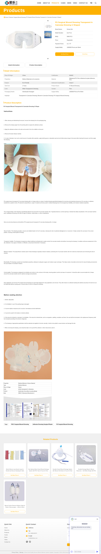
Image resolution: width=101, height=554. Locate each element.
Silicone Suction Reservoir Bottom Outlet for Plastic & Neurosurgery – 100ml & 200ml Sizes (15, 506)
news (69, 3)
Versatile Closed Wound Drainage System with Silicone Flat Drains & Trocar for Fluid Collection (62, 470)
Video (5, 539)
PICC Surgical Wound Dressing (20, 424)
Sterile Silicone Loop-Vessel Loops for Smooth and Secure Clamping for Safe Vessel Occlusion (15, 470)
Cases (6, 535)
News (5, 537)
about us (46, 3)
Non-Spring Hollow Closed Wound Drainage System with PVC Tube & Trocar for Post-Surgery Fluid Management (38, 470)
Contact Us (7, 542)
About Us (6, 530)
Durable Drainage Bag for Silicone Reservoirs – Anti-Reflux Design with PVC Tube (86, 470)
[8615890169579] (30, 542)
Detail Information (14, 65)
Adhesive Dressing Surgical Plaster (43, 424)
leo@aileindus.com (33, 538)
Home (39, 3)
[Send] (97, 551)
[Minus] (97, 519)
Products (11, 17)
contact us (83, 3)
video (75, 3)
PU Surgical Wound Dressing (64, 424)
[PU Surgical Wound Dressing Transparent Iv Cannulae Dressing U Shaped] (23, 39)
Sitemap (21, 552)
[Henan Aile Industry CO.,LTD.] (12, 3)
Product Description (35, 65)
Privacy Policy (15, 552)
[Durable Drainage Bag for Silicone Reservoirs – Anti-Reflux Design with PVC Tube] (86, 455)
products (55, 3)
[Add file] (72, 551)
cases (63, 3)
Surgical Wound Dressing (20, 17)
